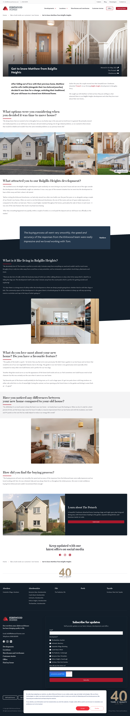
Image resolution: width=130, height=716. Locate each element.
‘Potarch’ (78, 86)
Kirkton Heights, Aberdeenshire (37, 600)
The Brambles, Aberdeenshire (37, 603)
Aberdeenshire (34, 588)
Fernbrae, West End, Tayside (115, 592)
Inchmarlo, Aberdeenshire (36, 598)
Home (5, 15)
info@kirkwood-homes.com (16, 633)
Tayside (109, 588)
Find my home (121, 8)
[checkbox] (86, 651)
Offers (110, 8)
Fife (56, 588)
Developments (49, 8)
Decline (97, 708)
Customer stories (97, 8)
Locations (62, 8)
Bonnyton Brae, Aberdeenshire (37, 592)
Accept (83, 708)
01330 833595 (14, 636)
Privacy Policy (112, 711)
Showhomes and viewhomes (80, 8)
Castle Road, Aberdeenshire (37, 595)
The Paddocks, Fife (60, 592)
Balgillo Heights (96, 86)
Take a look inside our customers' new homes (24, 15)
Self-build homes (10, 697)
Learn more (96, 522)
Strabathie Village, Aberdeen (11, 592)
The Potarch (112, 70)
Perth (83, 588)
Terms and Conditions (121, 711)
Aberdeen (6, 588)
